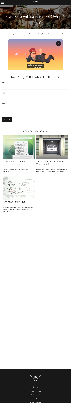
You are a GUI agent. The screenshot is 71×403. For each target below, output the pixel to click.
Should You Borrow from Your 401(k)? (50, 163)
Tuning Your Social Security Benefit (14, 163)
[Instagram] (37, 387)
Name (3, 82)
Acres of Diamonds (14, 202)
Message (4, 103)
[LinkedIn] (34, 387)
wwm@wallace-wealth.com (35, 395)
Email (3, 93)
